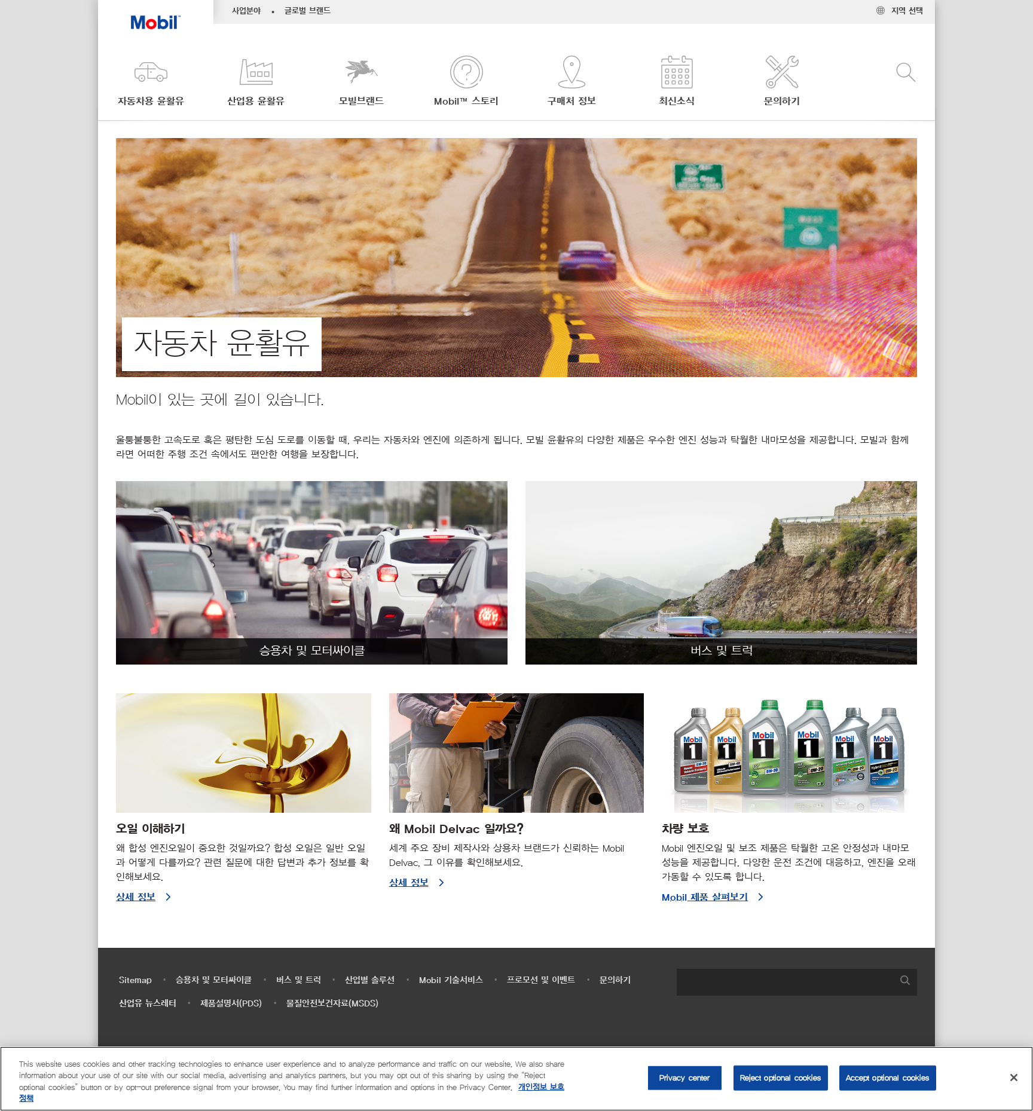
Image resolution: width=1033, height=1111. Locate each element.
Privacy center (684, 1077)
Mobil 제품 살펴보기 (705, 897)
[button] (150, 82)
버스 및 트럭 (298, 980)
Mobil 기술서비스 (451, 980)
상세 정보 (135, 897)
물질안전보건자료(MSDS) (332, 1003)
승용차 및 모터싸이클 (214, 980)
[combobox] (797, 982)
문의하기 (615, 980)
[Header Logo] (155, 14)
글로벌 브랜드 (308, 11)
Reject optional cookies (780, 1077)
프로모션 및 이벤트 (541, 980)
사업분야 (246, 11)
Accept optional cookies (888, 1077)
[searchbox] (785, 982)
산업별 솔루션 (370, 980)
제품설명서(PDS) (231, 1003)
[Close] (1014, 1077)
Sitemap (135, 980)
